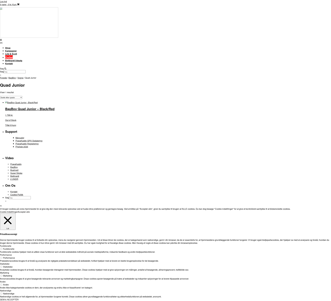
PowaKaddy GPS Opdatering (29, 140)
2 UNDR (14, 179)
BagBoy (12, 77)
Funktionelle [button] (5, 245)
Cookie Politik (16, 194)
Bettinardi (14, 176)
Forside (3, 77)
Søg (2, 71)
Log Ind (3, 1)
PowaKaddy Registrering (27, 143)
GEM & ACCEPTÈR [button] (9, 299)
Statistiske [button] (4, 263)
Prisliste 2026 (22, 146)
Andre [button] (3, 281)
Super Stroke (16, 173)
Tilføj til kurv (10, 125)
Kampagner (11, 50)
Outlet (9, 57)
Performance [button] (6, 254)
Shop (7, 47)
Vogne (20, 77)
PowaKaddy (16, 164)
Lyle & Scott (11, 53)
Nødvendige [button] (5, 290)
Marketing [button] (4, 272)
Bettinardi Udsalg (13, 60)
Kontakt (9, 63)
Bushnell (14, 170)
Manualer (20, 137)
